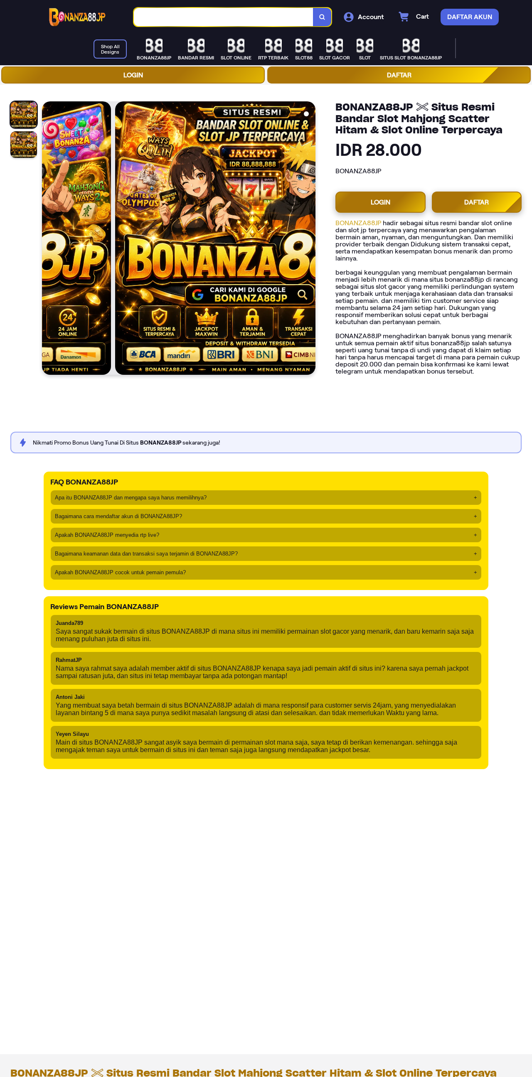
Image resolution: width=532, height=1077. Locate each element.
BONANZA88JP (358, 222)
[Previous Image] (48, 239)
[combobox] (223, 17)
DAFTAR (399, 75)
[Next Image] (308, 239)
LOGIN (133, 75)
